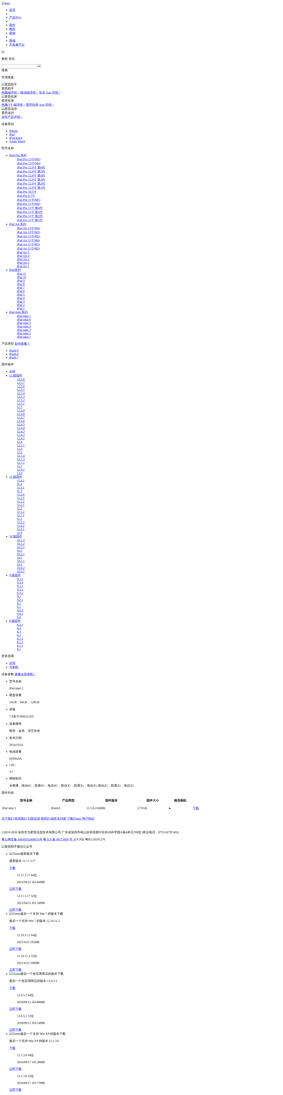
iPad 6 (21, 291)
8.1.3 (20, 638)
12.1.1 (21, 462)
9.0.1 (20, 613)
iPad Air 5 (23, 252)
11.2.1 (20, 505)
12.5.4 (21, 393)
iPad (12, 134)
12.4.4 (21, 428)
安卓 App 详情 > (50, 92)
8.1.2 (20, 642)
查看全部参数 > (25, 674)
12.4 (19, 441)
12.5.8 (21, 379)
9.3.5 (20, 579)
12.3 (19, 448)
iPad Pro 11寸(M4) (28, 204)
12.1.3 (21, 459)
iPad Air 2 (23, 262)
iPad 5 (21, 294)
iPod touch (15, 138)
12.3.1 (21, 445)
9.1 (19, 606)
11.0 (19, 532)
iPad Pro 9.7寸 (26, 195)
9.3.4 (20, 582)
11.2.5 (20, 498)
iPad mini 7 (24, 316)
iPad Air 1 (23, 266)
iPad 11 (21, 273)
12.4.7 (21, 417)
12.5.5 (21, 389)
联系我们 (21, 818)
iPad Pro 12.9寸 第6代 (31, 167)
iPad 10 (21, 277)
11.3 (19, 491)
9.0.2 (20, 610)
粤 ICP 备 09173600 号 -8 (59, 839)
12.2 (19, 452)
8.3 (19, 631)
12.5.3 (21, 396)
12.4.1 (21, 438)
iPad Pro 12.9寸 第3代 (31, 179)
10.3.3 (21, 540)
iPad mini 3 (24, 330)
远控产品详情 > (12, 116)
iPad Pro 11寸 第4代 (30, 208)
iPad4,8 (13, 354)
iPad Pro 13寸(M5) (28, 159)
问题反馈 (34, 818)
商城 (12, 40)
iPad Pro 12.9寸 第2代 (31, 183)
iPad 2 (21, 305)
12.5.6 (21, 386)
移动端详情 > (29, 92)
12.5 (19, 407)
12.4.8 (21, 414)
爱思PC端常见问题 (53, 818)
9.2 (19, 603)
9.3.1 (20, 593)
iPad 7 (21, 287)
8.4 (19, 628)
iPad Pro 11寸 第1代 (30, 220)
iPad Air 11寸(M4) (28, 240)
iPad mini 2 (24, 333)
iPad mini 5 (24, 323)
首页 (12, 10)
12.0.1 (21, 469)
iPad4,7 (13, 357)
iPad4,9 (13, 350)
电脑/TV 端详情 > (13, 104)
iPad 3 (21, 301)
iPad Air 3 (23, 259)
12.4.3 (21, 431)
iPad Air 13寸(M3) (28, 232)
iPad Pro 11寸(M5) (28, 199)
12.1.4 (21, 455)
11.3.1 (20, 487)
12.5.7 (21, 382)
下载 (196, 808)
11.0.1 (20, 529)
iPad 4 (21, 298)
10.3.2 (21, 543)
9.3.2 (20, 589)
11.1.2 (20, 512)
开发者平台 (17, 44)
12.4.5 (21, 424)
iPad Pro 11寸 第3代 (30, 212)
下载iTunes (74, 818)
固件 (12, 25)
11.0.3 (20, 522)
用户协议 (88, 818)
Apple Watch (17, 141)
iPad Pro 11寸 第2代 (30, 216)
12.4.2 (21, 435)
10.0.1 (21, 571)
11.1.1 (20, 515)
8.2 (19, 635)
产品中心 (15, 17)
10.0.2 (21, 568)
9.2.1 (20, 600)
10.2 (19, 557)
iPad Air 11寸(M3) (28, 244)
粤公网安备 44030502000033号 (22, 839)
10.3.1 (21, 547)
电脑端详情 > (10, 92)
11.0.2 (20, 525)
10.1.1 (21, 561)
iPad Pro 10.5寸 (27, 191)
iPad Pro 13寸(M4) (28, 163)
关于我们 (8, 818)
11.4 (19, 484)
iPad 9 (21, 280)
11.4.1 (20, 480)
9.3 (19, 596)
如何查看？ (22, 343)
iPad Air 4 (23, 255)
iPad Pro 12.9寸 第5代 (31, 171)
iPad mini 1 (24, 336)
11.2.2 (20, 501)
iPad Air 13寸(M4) (28, 228)
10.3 (19, 550)
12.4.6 (21, 421)
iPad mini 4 (24, 326)
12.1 (19, 466)
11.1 (19, 518)
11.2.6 (20, 494)
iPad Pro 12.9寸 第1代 (31, 187)
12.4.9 (21, 410)
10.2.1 (21, 554)
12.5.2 (21, 400)
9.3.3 (20, 586)
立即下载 (15, 888)
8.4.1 (20, 624)
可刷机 (13, 667)
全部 (12, 371)
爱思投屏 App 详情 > (40, 104)
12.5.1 (21, 403)
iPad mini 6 (24, 319)
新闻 (12, 33)
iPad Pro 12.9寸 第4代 (31, 175)
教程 (12, 29)
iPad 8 (21, 284)
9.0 (19, 617)
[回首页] (6, 3)
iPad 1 (21, 308)
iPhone (13, 131)
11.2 (19, 508)
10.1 (19, 564)
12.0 (19, 473)
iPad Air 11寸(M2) (28, 248)
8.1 (19, 649)
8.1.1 (20, 645)
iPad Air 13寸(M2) (28, 236)
